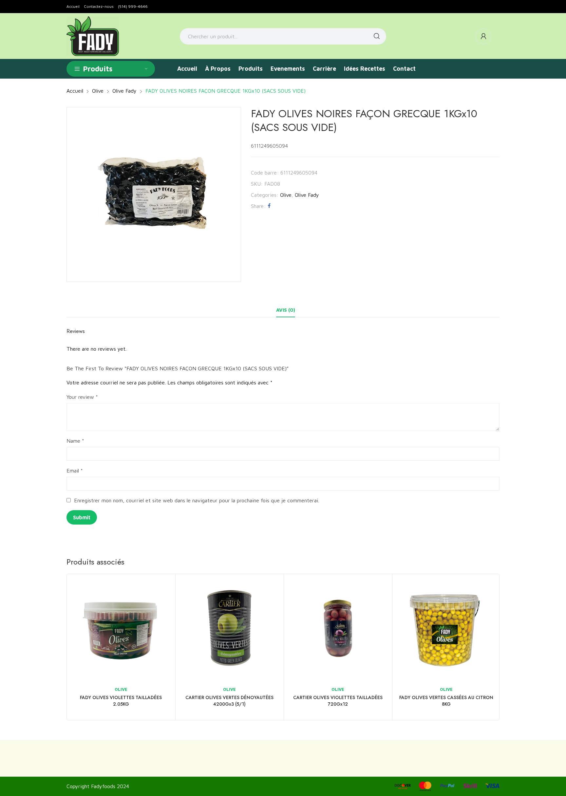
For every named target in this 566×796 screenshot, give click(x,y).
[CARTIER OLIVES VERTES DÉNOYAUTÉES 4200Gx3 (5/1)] (229, 628)
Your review (82, 397)
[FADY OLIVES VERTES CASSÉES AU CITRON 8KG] (446, 628)
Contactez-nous (99, 6)
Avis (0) (285, 310)
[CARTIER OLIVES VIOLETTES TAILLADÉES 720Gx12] (338, 628)
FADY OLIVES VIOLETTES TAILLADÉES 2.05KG (121, 700)
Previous (57, 647)
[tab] (285, 310)
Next (509, 647)
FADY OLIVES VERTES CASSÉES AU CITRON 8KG (446, 700)
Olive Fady (307, 195)
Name (75, 441)
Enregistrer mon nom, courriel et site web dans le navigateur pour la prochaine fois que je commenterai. (196, 500)
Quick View (161, 588)
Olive (286, 195)
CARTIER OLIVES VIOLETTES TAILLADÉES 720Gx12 (338, 700)
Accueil (73, 6)
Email (74, 470)
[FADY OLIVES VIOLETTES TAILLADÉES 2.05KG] (121, 628)
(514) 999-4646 (133, 6)
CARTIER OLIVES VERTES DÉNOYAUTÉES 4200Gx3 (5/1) (229, 700)
